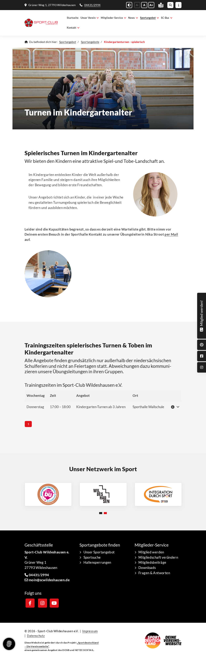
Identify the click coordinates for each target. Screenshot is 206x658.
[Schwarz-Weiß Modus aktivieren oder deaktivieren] (129, 5)
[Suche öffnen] (170, 5)
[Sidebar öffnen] (178, 5)
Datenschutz (36, 635)
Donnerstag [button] (35, 407)
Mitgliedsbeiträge (152, 562)
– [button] (60, 407)
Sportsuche (92, 557)
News (131, 17)
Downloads (147, 567)
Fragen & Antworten (154, 573)
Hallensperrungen (97, 562)
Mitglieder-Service (112, 17)
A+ (151, 5)
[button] (174, 407)
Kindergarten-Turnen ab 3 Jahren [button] (101, 407)
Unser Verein (88, 17)
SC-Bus (165, 17)
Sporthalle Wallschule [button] (148, 407)
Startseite (72, 17)
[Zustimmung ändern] (9, 644)
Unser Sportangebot (99, 552)
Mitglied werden (151, 552)
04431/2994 (92, 5)
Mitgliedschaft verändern (158, 557)
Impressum (90, 631)
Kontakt (71, 27)
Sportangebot (148, 17)
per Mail (171, 234)
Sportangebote (90, 42)
